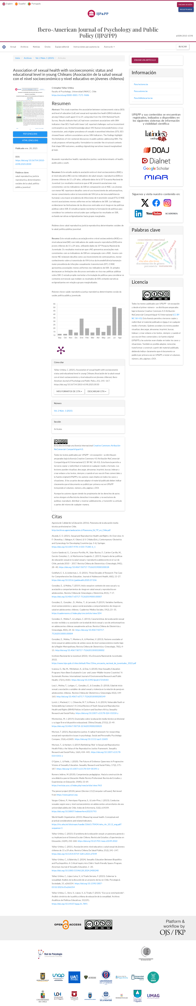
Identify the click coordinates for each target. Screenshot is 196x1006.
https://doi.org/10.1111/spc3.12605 (91, 739)
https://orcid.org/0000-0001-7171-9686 (70, 95)
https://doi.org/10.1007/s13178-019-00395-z (78, 769)
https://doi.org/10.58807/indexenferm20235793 (74, 812)
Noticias (36, 47)
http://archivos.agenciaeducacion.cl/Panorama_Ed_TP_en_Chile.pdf (81, 530)
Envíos (48, 47)
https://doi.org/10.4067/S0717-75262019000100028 (84, 567)
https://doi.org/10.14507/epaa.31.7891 (70, 904)
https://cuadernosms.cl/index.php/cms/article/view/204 (76, 614)
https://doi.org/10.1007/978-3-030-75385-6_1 (73, 547)
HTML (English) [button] (30, 141)
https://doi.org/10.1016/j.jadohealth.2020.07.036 (74, 580)
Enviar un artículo (145, 60)
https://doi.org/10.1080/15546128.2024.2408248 (75, 871)
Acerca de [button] (108, 47)
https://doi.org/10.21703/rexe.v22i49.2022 (97, 841)
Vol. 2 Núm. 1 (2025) (45, 58)
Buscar (183, 47)
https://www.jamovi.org (67, 795)
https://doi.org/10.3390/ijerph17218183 (90, 680)
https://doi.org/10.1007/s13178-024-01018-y (97, 713)
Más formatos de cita (69, 392)
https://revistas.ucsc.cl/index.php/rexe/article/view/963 (77, 786)
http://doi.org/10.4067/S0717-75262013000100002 (80, 650)
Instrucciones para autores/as (86, 47)
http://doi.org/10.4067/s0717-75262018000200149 (81, 697)
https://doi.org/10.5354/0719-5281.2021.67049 (74, 854)
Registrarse (186, 9)
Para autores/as (141, 91)
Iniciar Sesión (185, 4)
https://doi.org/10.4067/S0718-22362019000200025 (77, 726)
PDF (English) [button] (30, 134)
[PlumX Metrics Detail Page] (61, 350)
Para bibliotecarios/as (143, 98)
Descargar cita (96, 392)
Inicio (17, 58)
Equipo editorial (62, 47)
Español (22, 4)
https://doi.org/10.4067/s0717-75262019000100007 (77, 597)
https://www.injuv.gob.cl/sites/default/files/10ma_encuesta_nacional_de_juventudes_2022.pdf (94, 663)
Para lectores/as (141, 85)
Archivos (24, 47)
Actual (13, 47)
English (9, 4)
